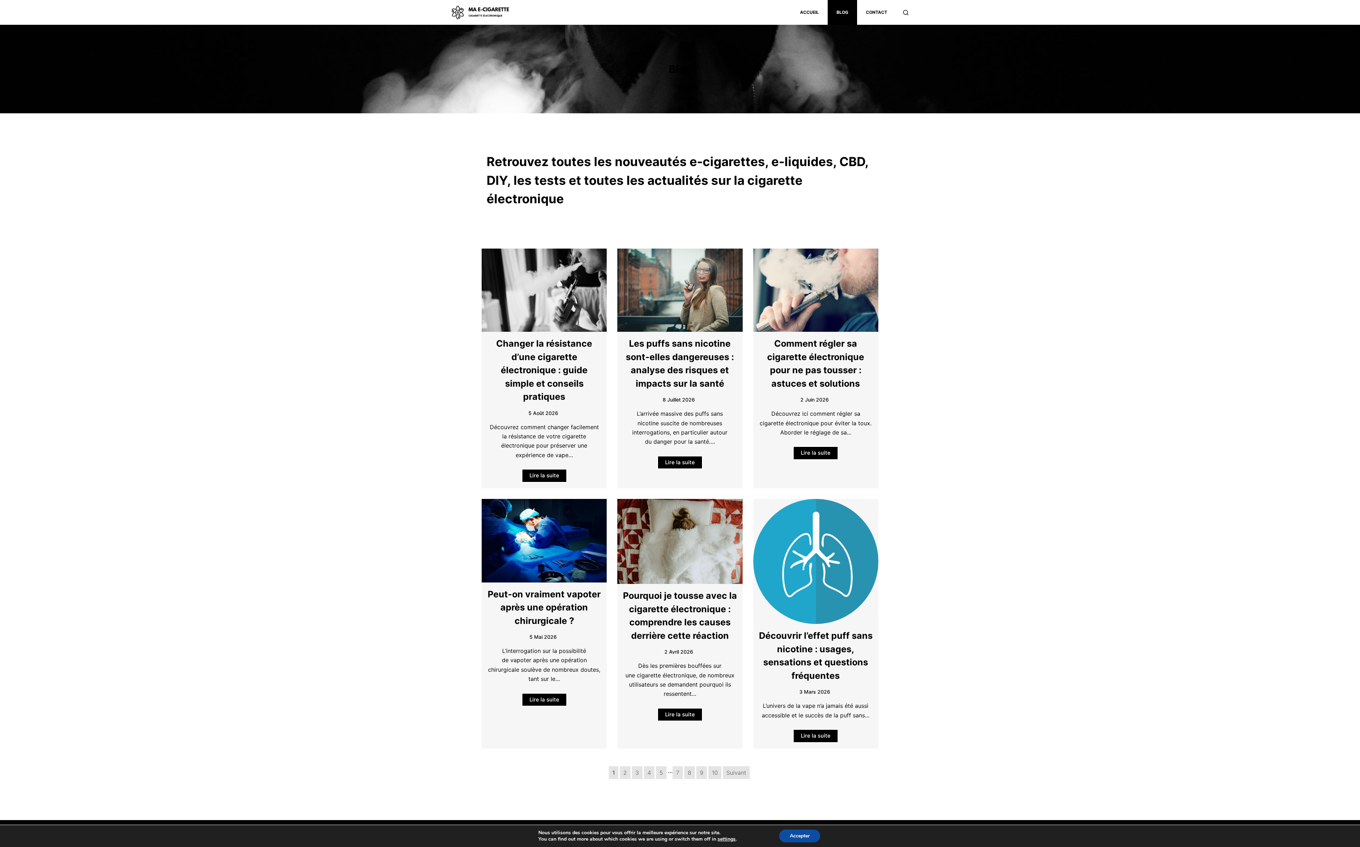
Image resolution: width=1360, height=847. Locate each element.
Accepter (800, 835)
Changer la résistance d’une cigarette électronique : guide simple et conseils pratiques (544, 370)
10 (715, 772)
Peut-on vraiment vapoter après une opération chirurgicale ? (544, 607)
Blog (842, 12)
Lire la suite (544, 475)
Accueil (809, 12)
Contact (876, 12)
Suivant (736, 772)
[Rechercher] (905, 12)
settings (727, 839)
